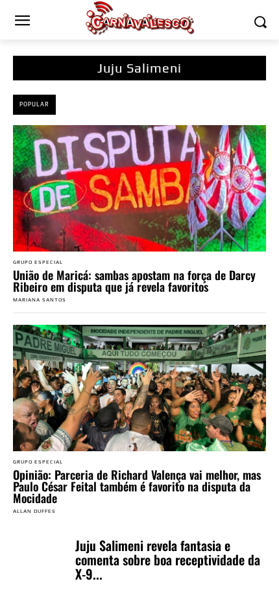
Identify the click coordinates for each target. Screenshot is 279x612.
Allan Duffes (34, 511)
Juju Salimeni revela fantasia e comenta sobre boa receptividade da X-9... (167, 559)
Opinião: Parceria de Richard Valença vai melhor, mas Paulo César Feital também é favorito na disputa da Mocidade (137, 486)
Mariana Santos (39, 300)
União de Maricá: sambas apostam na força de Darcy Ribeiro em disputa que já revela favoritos (134, 280)
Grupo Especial (38, 262)
